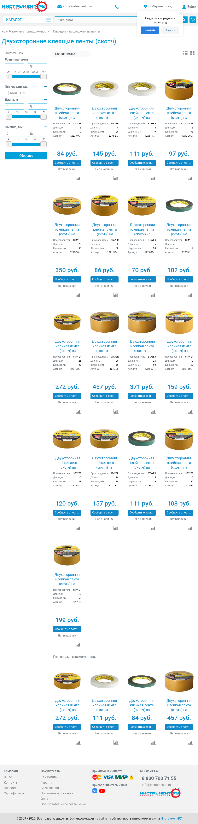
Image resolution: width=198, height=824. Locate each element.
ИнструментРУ (171, 818)
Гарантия (47, 782)
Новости (10, 788)
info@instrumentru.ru (77, 6)
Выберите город (160, 6)
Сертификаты (14, 793)
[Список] (185, 54)
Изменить (150, 30)
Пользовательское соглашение (63, 804)
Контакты (11, 782)
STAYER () (17, 92)
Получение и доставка (57, 793)
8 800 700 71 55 (159, 778)
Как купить (49, 777)
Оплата (46, 799)
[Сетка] (192, 54)
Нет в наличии (67, 169)
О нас (8, 777)
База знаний (50, 788)
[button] (192, 19)
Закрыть (170, 30)
